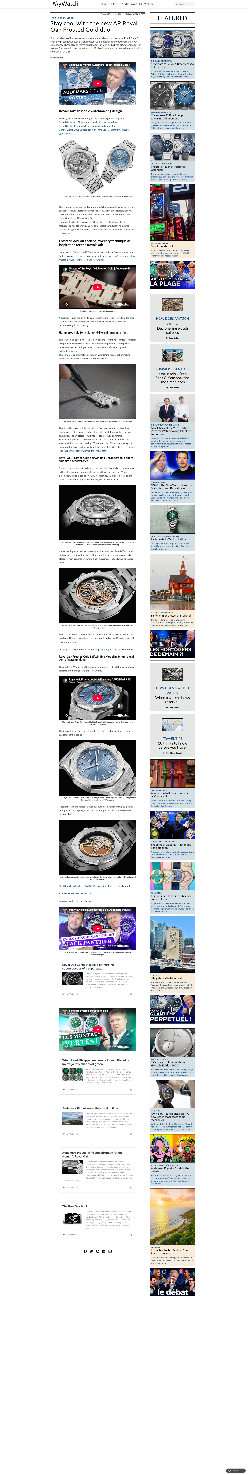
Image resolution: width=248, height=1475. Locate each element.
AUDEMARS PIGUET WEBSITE (75, 893)
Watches (136, 4)
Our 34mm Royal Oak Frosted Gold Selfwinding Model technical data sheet (96, 886)
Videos (148, 4)
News (103, 4)
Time (112, 4)
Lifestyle (123, 4)
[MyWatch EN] (66, 4)
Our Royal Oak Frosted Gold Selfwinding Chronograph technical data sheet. (96, 649)
